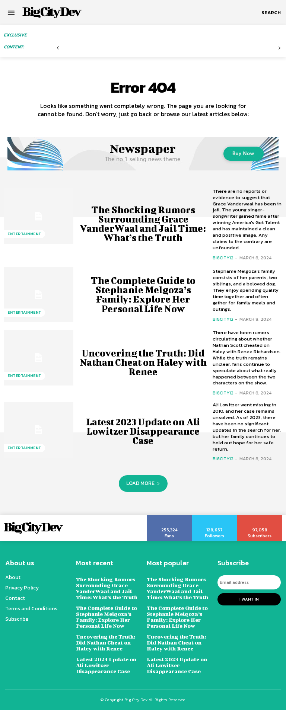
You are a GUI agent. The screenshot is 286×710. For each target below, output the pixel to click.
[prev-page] (58, 48)
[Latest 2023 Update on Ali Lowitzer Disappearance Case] (38, 430)
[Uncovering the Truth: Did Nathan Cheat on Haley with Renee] (38, 358)
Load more (140, 483)
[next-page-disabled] (279, 48)
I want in (249, 599)
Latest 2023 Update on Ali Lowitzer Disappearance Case (143, 431)
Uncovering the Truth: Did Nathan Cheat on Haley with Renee (143, 362)
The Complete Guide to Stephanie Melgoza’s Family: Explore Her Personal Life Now (143, 294)
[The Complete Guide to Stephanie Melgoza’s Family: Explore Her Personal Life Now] (38, 295)
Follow (215, 518)
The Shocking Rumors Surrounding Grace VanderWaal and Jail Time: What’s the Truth (143, 223)
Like (169, 518)
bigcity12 (223, 258)
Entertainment (24, 234)
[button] (271, 12)
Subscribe (260, 518)
